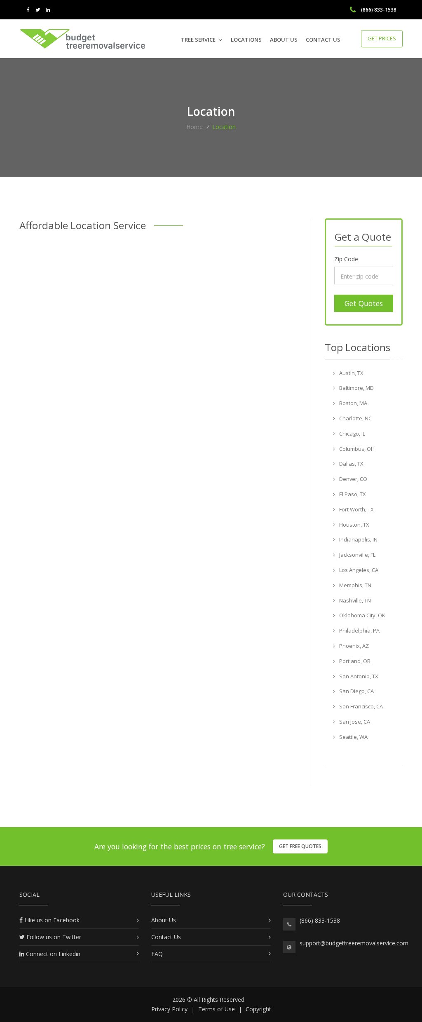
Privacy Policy (169, 1009)
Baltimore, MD (356, 387)
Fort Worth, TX (356, 509)
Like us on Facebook (51, 920)
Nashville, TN (354, 600)
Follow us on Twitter (53, 937)
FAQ (157, 954)
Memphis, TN (354, 585)
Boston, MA (352, 403)
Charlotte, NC (355, 418)
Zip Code (346, 259)
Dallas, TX (350, 463)
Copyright (258, 1009)
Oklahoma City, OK (361, 615)
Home (194, 127)
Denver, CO (352, 479)
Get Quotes (364, 303)
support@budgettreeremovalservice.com (354, 943)
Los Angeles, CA (358, 570)
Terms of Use (216, 1009)
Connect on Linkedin (52, 954)
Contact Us (323, 39)
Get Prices (382, 38)
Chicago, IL (351, 433)
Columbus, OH (356, 448)
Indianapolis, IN (357, 539)
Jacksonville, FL (356, 554)
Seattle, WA (353, 737)
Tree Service (198, 39)
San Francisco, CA (360, 706)
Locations (246, 39)
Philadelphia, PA (359, 630)
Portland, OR (354, 661)
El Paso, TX (352, 494)
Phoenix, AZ (353, 645)
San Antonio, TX (358, 676)
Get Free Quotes (300, 846)
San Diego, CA (356, 691)
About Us (284, 39)
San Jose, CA (354, 721)
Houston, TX (353, 524)
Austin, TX (350, 373)
